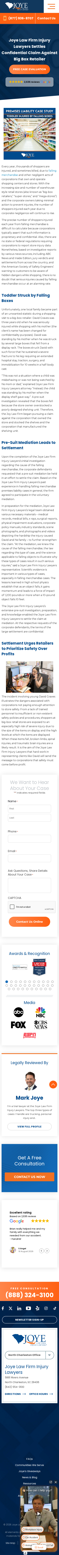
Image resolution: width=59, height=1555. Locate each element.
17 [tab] (29, 985)
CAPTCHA (14, 898)
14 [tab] (16, 985)
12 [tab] (7, 985)
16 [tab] (25, 985)
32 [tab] (50, 989)
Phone (13, 831)
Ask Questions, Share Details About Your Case (28, 872)
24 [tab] (13, 989)
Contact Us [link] (46, 18)
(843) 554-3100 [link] (14, 1387)
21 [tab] (48, 985)
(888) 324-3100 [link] (29, 1295)
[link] (17, 3)
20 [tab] (43, 985)
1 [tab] (6, 981)
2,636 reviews (28, 1216)
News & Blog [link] (29, 1477)
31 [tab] (45, 989)
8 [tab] (39, 982)
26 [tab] (23, 989)
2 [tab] (11, 982)
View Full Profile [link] (29, 1126)
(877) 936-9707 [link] (20, 18)
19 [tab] (38, 985)
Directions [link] (13, 1394)
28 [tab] (32, 989)
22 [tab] (52, 985)
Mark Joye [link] (29, 1098)
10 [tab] (48, 982)
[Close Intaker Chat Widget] (55, 1482)
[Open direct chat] (51, 1482)
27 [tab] (27, 989)
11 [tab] (52, 982)
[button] (29, 82)
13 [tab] (11, 985)
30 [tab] (41, 989)
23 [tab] (9, 989)
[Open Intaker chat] (25, 1553)
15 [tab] (20, 985)
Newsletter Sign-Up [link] (29, 1319)
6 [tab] (29, 982)
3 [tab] (16, 982)
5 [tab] (25, 982)
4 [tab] (20, 982)
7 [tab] (34, 982)
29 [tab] (36, 989)
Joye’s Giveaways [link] (29, 1471)
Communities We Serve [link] (29, 1465)
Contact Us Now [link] (29, 1177)
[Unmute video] (39, 1513)
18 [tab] (34, 985)
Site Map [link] (10, 1543)
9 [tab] (43, 982)
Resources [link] (29, 1483)
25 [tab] (18, 989)
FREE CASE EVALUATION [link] (29, 69)
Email (12, 851)
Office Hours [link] (38, 1394)
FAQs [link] (29, 1459)
